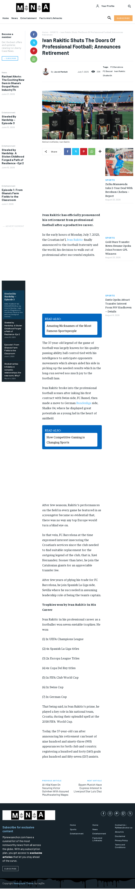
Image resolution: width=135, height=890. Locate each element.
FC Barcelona (116, 67)
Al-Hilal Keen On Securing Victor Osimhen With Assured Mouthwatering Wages (55, 789)
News (4, 72)
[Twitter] (33, 42)
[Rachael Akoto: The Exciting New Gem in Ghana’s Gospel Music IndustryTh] (13, 103)
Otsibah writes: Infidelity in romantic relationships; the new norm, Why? (12, 369)
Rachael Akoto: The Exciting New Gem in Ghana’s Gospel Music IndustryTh (13, 83)
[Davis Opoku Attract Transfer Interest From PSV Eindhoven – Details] (119, 278)
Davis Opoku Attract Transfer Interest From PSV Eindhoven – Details (118, 305)
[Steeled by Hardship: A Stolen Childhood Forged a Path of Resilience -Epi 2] (13, 176)
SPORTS (54, 32)
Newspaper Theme (23, 883)
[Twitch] (123, 813)
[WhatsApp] (33, 59)
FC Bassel (107, 71)
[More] (100, 151)
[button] (129, 6)
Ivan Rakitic (119, 71)
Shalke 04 (107, 75)
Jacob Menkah (61, 71)
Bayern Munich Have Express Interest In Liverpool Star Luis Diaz (88, 788)
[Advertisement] (19, 248)
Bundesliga (83, 403)
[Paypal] (116, 813)
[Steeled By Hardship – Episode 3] (13, 136)
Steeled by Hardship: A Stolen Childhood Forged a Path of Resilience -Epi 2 (13, 156)
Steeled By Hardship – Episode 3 (9, 120)
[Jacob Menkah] (46, 71)
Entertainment (8, 112)
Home (45, 32)
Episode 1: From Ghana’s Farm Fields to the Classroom (12, 195)
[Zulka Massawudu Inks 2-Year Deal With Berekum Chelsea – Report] (119, 162)
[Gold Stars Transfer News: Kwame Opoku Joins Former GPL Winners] (119, 220)
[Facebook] (33, 34)
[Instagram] (110, 813)
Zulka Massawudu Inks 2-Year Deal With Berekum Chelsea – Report (119, 189)
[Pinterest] (33, 50)
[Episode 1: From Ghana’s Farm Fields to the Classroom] (13, 213)
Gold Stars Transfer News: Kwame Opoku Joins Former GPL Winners (118, 247)
